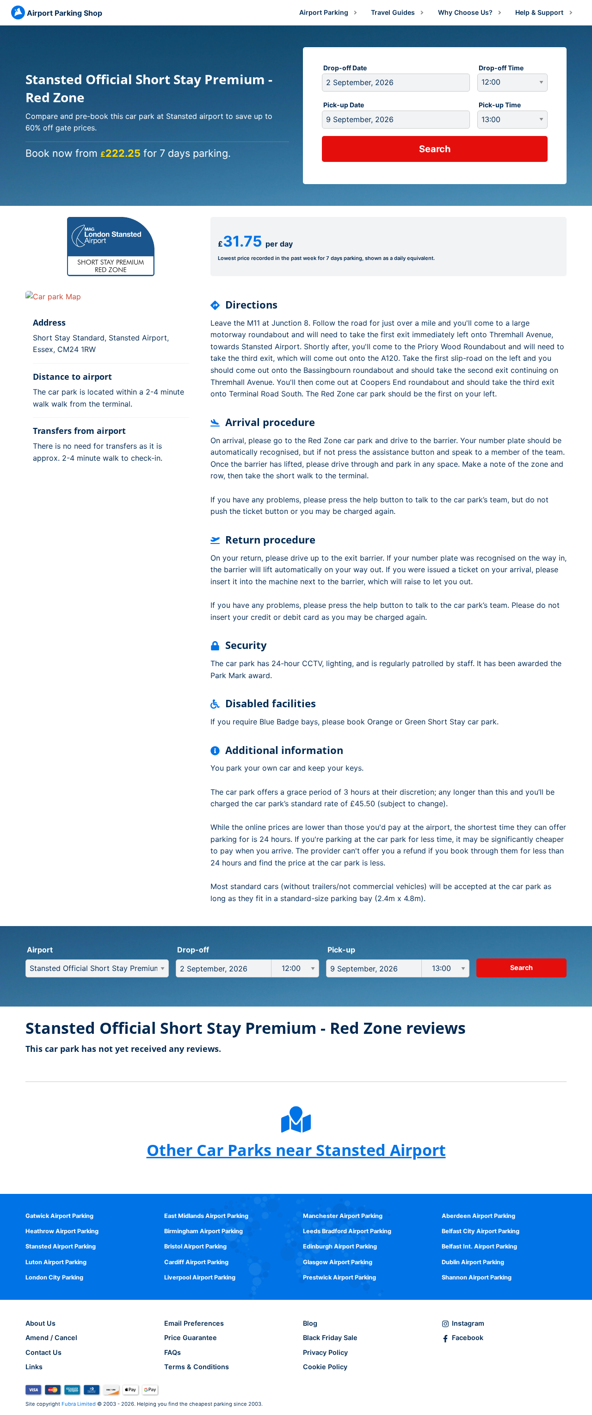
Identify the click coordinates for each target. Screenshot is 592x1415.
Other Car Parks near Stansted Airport (296, 1150)
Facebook (467, 1337)
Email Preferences (194, 1323)
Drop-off (193, 949)
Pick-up (341, 949)
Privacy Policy (325, 1352)
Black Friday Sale (330, 1337)
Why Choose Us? (465, 12)
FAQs (172, 1352)
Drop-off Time (501, 68)
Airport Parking (323, 12)
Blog (310, 1323)
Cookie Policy (325, 1367)
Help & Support (539, 12)
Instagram (468, 1323)
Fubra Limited (79, 1404)
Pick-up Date (343, 105)
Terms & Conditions (196, 1367)
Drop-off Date (345, 68)
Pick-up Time (500, 105)
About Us (40, 1323)
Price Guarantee (190, 1337)
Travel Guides (393, 12)
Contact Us (43, 1352)
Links (34, 1367)
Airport (40, 949)
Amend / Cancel (51, 1337)
